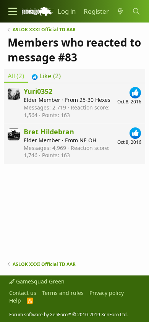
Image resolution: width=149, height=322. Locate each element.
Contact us (22, 292)
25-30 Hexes (94, 99)
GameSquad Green (40, 281)
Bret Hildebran (49, 131)
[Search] (136, 11)
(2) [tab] (16, 75)
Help (15, 300)
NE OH (87, 140)
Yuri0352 (38, 91)
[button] (12, 11)
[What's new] (120, 11)
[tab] (46, 76)
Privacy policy (106, 292)
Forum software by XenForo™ (68, 314)
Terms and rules (63, 292)
